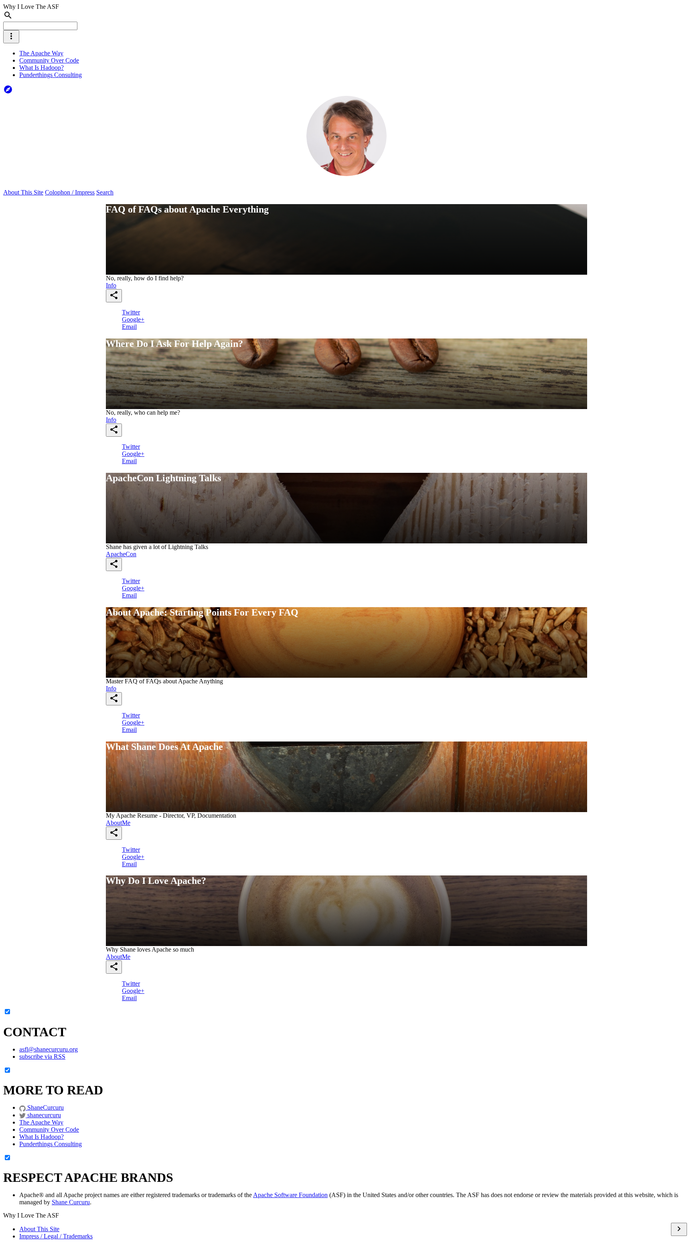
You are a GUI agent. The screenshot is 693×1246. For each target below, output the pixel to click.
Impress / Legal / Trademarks (56, 1236)
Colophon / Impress (70, 192)
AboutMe (118, 822)
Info (111, 285)
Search (104, 192)
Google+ (133, 319)
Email (129, 326)
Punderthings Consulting (50, 74)
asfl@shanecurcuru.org (48, 1049)
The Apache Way (41, 53)
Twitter (131, 312)
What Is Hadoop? (41, 67)
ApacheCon (121, 554)
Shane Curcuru (71, 1202)
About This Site (23, 192)
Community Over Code (49, 60)
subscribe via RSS (42, 1056)
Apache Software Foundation (290, 1194)
